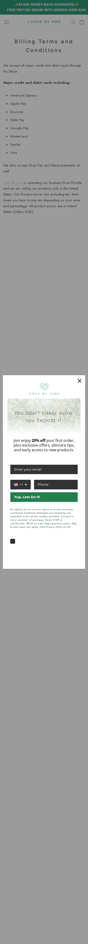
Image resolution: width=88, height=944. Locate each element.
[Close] (79, 381)
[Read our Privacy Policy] (75, 550)
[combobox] (20, 484)
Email (15, 460)
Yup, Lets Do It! (27, 497)
